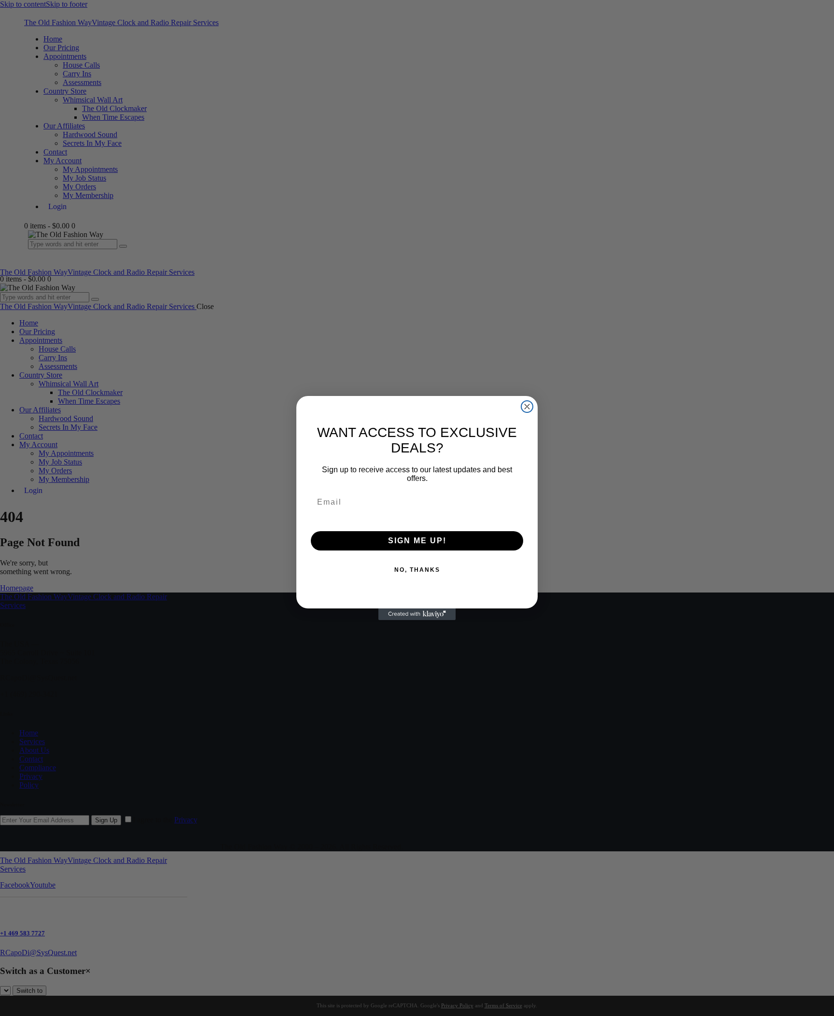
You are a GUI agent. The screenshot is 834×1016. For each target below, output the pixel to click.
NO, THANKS (417, 569)
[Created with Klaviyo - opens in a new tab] (417, 614)
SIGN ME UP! (417, 540)
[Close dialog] (527, 406)
